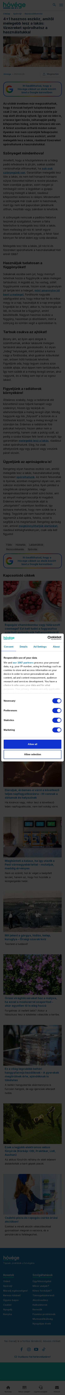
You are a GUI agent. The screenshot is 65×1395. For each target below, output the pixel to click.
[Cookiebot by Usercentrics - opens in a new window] (47, 638)
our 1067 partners (23, 662)
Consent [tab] (8, 646)
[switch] (56, 710)
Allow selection (32, 754)
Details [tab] (23, 646)
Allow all (32, 744)
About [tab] (56, 646)
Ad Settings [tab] (40, 646)
